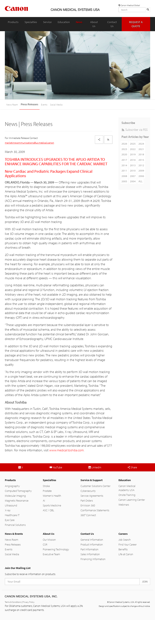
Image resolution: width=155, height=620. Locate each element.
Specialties (31, 22)
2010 (133, 170)
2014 (124, 165)
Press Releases (29, 104)
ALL (140, 181)
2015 (141, 159)
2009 (141, 170)
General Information (92, 539)
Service (47, 22)
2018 (141, 154)
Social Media (56, 104)
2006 (141, 176)
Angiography (12, 486)
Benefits (123, 549)
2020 (124, 154)
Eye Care (10, 520)
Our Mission (49, 539)
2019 (133, 154)
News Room (12, 104)
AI (44, 500)
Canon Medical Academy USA (126, 488)
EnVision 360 (88, 505)
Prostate (47, 491)
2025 (133, 143)
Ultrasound (11, 505)
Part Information (89, 549)
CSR (45, 544)
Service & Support (92, 480)
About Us (94, 24)
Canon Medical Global (130, 5)
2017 (124, 159)
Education (64, 22)
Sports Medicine (52, 505)
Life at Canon (125, 554)
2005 (124, 181)
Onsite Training (126, 495)
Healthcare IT (12, 515)
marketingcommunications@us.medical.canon (29, 142)
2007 (133, 176)
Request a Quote (136, 24)
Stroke (46, 486)
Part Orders (87, 500)
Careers (123, 534)
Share (133, 467)
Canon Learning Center (131, 500)
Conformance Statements (95, 510)
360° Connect (88, 515)
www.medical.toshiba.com (66, 450)
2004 (133, 181)
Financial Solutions (15, 525)
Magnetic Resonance (16, 500)
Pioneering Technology (56, 549)
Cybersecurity (88, 491)
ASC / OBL (48, 510)
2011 (124, 170)
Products (13, 22)
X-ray (7, 510)
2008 (124, 176)
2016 (133, 159)
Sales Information (90, 554)
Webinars (123, 504)
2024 (141, 143)
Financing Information (93, 559)
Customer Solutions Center (95, 486)
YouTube (57, 467)
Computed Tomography (18, 491)
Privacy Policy (29, 602)
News (79, 22)
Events (44, 104)
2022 (133, 149)
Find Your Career (127, 544)
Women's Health (52, 495)
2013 (133, 165)
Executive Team (51, 554)
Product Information (92, 544)
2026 (124, 143)
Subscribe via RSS (136, 130)
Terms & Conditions (13, 602)
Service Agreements (92, 495)
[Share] (99, 139)
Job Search (124, 539)
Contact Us (112, 24)
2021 (141, 149)
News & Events (14, 534)
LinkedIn (96, 467)
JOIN (145, 581)
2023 (124, 149)
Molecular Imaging (15, 495)
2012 (141, 165)
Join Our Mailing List (17, 568)
